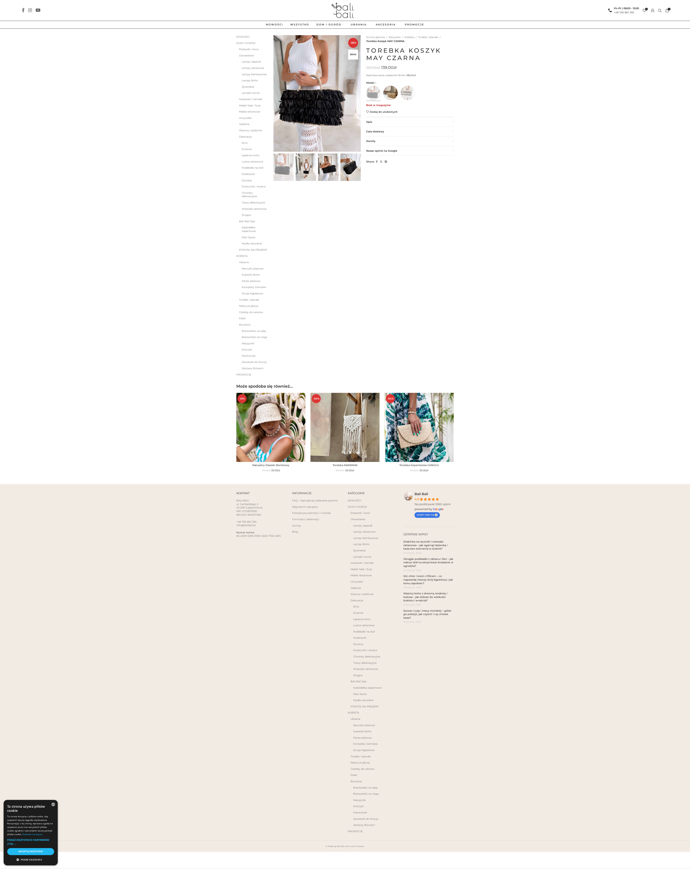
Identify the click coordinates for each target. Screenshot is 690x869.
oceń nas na (425, 514)
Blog (295, 531)
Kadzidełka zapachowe (249, 229)
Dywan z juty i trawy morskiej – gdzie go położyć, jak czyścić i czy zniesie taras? (427, 614)
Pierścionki (249, 355)
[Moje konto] (652, 10)
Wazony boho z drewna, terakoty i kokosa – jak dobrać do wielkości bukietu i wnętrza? (425, 597)
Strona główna (375, 37)
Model (370, 82)
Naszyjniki (248, 343)
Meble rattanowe (249, 111)
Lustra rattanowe (252, 161)
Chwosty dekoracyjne (249, 194)
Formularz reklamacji (305, 519)
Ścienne (247, 149)
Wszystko (395, 37)
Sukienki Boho (251, 274)
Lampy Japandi (251, 61)
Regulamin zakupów (305, 506)
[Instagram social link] (30, 10)
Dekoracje (245, 136)
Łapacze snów (250, 155)
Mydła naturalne (252, 243)
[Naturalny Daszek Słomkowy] (270, 427)
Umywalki (245, 118)
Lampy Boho (250, 80)
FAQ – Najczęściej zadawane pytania (315, 500)
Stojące (246, 215)
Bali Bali (421, 494)
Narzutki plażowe (252, 268)
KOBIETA (242, 256)
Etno (245, 142)
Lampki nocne (251, 93)
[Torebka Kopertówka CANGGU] (419, 427)
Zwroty (296, 525)
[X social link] (381, 161)
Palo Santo (248, 237)
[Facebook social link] (23, 10)
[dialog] (31, 832)
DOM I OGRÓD (245, 43)
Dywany (247, 180)
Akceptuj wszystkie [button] (30, 851)
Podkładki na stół (252, 167)
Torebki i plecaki (249, 299)
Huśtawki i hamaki (250, 99)
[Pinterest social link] (386, 161)
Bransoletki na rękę (254, 331)
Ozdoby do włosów (251, 312)
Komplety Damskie (254, 287)
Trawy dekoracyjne (253, 202)
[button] (277, 167)
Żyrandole (248, 86)
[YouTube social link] (38, 10)
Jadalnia (244, 124)
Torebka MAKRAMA (345, 465)
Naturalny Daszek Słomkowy (270, 465)
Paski (242, 318)
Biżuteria (244, 324)
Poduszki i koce (249, 49)
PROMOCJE (243, 374)
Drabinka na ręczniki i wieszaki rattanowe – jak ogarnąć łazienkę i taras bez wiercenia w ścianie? (425, 545)
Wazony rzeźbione (250, 130)
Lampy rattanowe (253, 68)
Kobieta (409, 37)
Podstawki (248, 174)
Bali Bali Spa (247, 221)
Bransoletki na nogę (254, 337)
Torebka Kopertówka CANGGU (419, 465)
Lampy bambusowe (254, 74)
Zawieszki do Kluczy (254, 362)
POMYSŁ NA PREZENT (253, 249)
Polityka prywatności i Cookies (311, 513)
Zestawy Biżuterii (253, 368)
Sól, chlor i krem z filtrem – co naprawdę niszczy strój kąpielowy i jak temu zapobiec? (428, 579)
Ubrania (244, 262)
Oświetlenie (246, 55)
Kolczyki (247, 349)
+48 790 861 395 (624, 12)
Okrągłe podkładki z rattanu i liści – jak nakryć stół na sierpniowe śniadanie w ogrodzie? (428, 562)
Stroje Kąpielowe (252, 293)
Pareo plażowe (251, 281)
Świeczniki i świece (254, 186)
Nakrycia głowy (249, 306)
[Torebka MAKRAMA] (345, 427)
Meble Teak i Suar (250, 105)
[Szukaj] (659, 10)
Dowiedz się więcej (32, 834)
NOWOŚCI (243, 36)
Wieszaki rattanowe (254, 208)
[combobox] (53, 804)
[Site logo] (345, 10)
